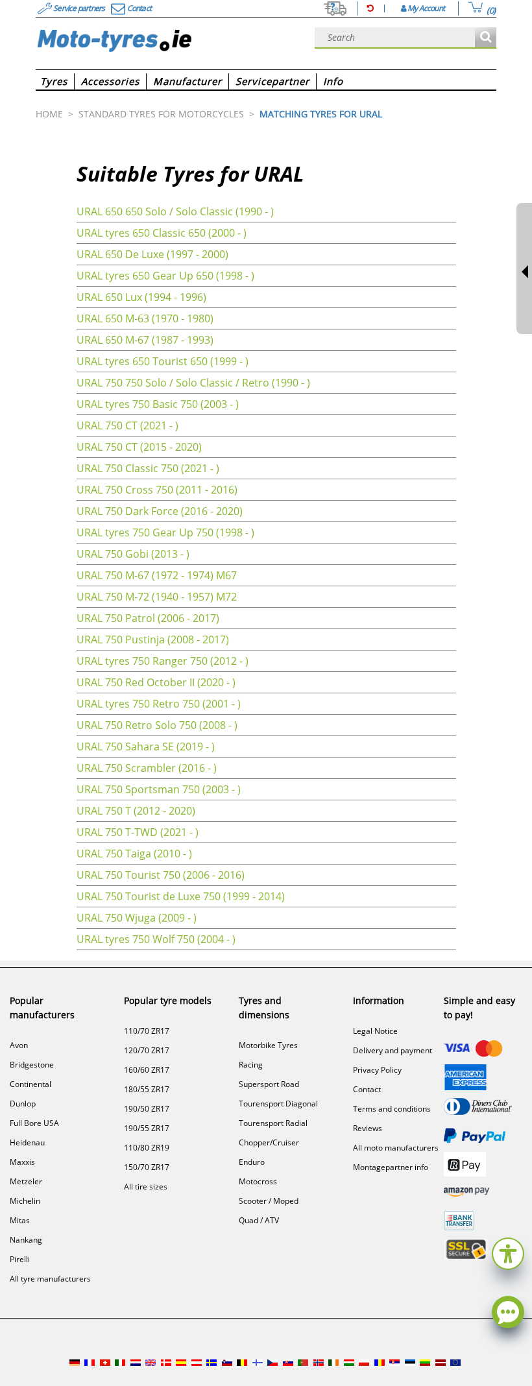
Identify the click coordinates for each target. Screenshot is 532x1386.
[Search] (485, 38)
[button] (508, 1252)
